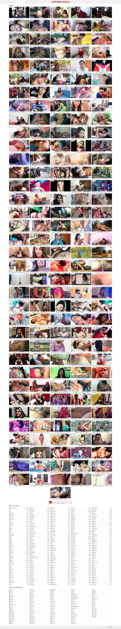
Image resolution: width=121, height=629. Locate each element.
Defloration (40, 546)
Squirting (102, 540)
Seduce (102, 511)
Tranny (73, 601)
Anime (19, 524)
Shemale (102, 516)
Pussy (81, 569)
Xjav (94, 601)
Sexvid (73, 592)
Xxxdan (94, 608)
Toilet (102, 565)
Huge (60, 552)
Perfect (81, 550)
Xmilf (94, 603)
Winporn (95, 591)
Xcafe (94, 594)
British (19, 572)
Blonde (19, 560)
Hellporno (33, 606)
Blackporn (12, 611)
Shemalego (74, 594)
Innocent (60, 555)
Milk (81, 512)
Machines (60, 579)
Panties (81, 541)
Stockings (102, 541)
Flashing (40, 584)
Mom (81, 516)
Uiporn (73, 611)
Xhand (94, 599)
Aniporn (11, 599)
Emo (40, 562)
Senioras (53, 621)
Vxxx (94, 589)
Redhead (81, 574)
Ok (52, 597)
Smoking (102, 529)
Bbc (19, 538)
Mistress (81, 514)
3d (19, 509)
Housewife (60, 550)
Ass (19, 529)
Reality (81, 572)
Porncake (53, 601)
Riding (81, 577)
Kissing (60, 565)
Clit (40, 521)
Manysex (33, 623)
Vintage (102, 574)
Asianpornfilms (13, 604)
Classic (40, 519)
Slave (102, 524)
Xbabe (94, 592)
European (40, 565)
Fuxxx (32, 594)
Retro (81, 575)
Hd (60, 543)
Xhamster (95, 597)
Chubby (40, 518)
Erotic (40, 563)
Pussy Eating (81, 570)
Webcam (102, 579)
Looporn (32, 621)
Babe (19, 533)
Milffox (52, 591)
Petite (81, 552)
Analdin (11, 597)
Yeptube (94, 611)
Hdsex (32, 601)
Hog (32, 608)
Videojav (74, 616)
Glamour (60, 528)
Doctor (40, 550)
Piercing (81, 553)
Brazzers (19, 569)
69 (19, 511)
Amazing (19, 518)
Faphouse (33, 591)
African (19, 512)
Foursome (60, 511)
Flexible (60, 507)
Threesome (102, 562)
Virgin (102, 575)
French (60, 512)
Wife (102, 580)
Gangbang (60, 519)
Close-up (40, 523)
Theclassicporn (75, 597)
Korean (60, 569)
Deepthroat (40, 545)
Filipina (40, 577)
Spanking (102, 535)
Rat (52, 620)
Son (102, 533)
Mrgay (52, 592)
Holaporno (33, 609)
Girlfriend (60, 526)
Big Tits (19, 553)
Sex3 (73, 589)
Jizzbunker (33, 616)
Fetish (40, 575)
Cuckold (40, 535)
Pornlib (52, 611)
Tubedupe (74, 603)
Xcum (94, 596)
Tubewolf (74, 608)
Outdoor (81, 540)
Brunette (19, 575)
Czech (40, 540)
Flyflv (32, 592)
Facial (40, 569)
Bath (19, 536)
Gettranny (33, 596)
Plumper (81, 557)
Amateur (19, 516)
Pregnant (81, 563)
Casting (40, 509)
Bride (19, 570)
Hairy (60, 538)
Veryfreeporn (75, 614)
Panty (81, 543)
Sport (102, 538)
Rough (81, 580)
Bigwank (11, 609)
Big (19, 548)
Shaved (102, 514)
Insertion (60, 557)
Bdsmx (11, 606)
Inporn (32, 614)
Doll (40, 553)
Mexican (81, 509)
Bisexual (19, 557)
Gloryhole (60, 531)
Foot (60, 509)
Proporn (53, 618)
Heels (60, 545)
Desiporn (12, 621)
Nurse (81, 524)
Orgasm (81, 536)
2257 (108, 626)
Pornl (52, 609)
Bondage (19, 563)
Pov (81, 562)
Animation (19, 523)
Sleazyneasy (75, 596)
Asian (19, 528)
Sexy (102, 512)
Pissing (81, 555)
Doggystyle (40, 552)
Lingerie (60, 577)
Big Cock (19, 552)
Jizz (60, 563)
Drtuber (11, 623)
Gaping (60, 521)
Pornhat (53, 606)
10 (70, 502)
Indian (60, 553)
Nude (81, 523)
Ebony (40, 560)
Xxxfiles (94, 609)
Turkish (102, 569)
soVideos (60, 2)
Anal (19, 521)
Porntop (53, 614)
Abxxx (11, 594)
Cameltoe (19, 582)
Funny (60, 518)
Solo (102, 531)
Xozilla (94, 604)
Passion (81, 548)
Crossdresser (40, 533)
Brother (19, 574)
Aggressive (19, 514)
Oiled (81, 529)
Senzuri (53, 623)
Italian (60, 560)
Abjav (11, 591)
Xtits (94, 606)
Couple (40, 529)
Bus (19, 579)
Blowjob (19, 562)
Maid (60, 580)
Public (81, 565)
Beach (19, 543)
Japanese (60, 562)
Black (19, 558)
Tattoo (102, 555)
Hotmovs (32, 611)
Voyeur (102, 577)
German (60, 524)
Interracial (60, 558)
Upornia (74, 613)
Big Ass (19, 550)
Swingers (102, 552)
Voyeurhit (74, 623)
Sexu (73, 591)
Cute (40, 538)
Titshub (73, 599)
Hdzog (32, 604)
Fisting (40, 582)
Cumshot (40, 536)
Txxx (73, 609)
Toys (102, 567)
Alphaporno (12, 596)
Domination (40, 555)
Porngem (53, 604)
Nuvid (52, 596)
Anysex (11, 603)
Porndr (52, 603)
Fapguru (32, 589)
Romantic (81, 579)
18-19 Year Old (19, 507)
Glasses (60, 529)
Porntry (53, 616)
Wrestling (102, 582)
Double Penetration (40, 557)
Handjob (60, 540)
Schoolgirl (102, 507)
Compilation (40, 526)
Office (81, 528)
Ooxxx (52, 599)
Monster (81, 518)
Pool (81, 558)
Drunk (40, 558)
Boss (19, 565)
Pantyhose (81, 545)
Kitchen (60, 567)
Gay (60, 523)
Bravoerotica (12, 613)
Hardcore (60, 541)
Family (40, 572)
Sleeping (102, 526)
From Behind (60, 514)
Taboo (102, 553)
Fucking (60, 516)
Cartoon (40, 507)
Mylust (52, 594)
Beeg (11, 608)
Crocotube (12, 618)
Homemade (60, 548)
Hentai (60, 546)
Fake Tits (40, 570)
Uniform (102, 570)
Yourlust (94, 613)
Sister (102, 519)
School (81, 584)
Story (102, 543)
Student (102, 548)
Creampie (40, 531)
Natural (81, 519)
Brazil (19, 567)
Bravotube (12, 616)
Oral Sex (81, 535)
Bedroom (19, 546)
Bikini (19, 555)
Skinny (102, 523)
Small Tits (102, 528)
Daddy (40, 541)
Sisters (102, 521)
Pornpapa (53, 613)
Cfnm (40, 512)
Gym (60, 536)
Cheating (40, 514)
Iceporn (32, 613)
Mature (81, 507)
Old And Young (81, 533)
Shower (102, 518)
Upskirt (102, 572)
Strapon (102, 545)
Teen (102, 558)
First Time (40, 580)
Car (19, 584)
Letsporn (32, 620)
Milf (81, 511)
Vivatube (74, 620)
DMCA (110, 626)
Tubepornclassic (75, 606)
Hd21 (32, 599)
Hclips (32, 597)
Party (81, 546)
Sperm (102, 536)
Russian (81, 582)
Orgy (81, 538)
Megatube (53, 589)
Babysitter (19, 535)
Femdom (40, 574)
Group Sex (60, 535)
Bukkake (19, 577)
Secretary (102, 509)
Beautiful (19, 545)
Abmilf (11, 592)
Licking (60, 575)
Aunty (19, 531)
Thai (102, 560)
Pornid (52, 608)
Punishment (81, 567)
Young (102, 584)
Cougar (40, 528)
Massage (60, 582)
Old (81, 531)
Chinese (40, 516)
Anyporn (11, 601)
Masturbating (60, 584)
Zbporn (94, 614)
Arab (19, 526)
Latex (60, 570)
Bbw (19, 540)
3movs (11, 589)
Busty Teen (19, 580)
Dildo (40, 548)
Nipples (81, 521)
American (19, 519)
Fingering (40, 579)
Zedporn (95, 616)
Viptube (73, 618)
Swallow (102, 550)
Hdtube (32, 603)
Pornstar (81, 560)
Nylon (81, 526)
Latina (60, 572)
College (40, 524)
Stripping (102, 546)
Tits (102, 563)
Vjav (73, 621)
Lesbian (60, 574)
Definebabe (12, 620)
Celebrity (40, 511)
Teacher (102, 557)
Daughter (40, 543)
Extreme (40, 567)
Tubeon (73, 604)
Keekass (32, 618)
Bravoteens (12, 614)
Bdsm (19, 541)
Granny (60, 533)
